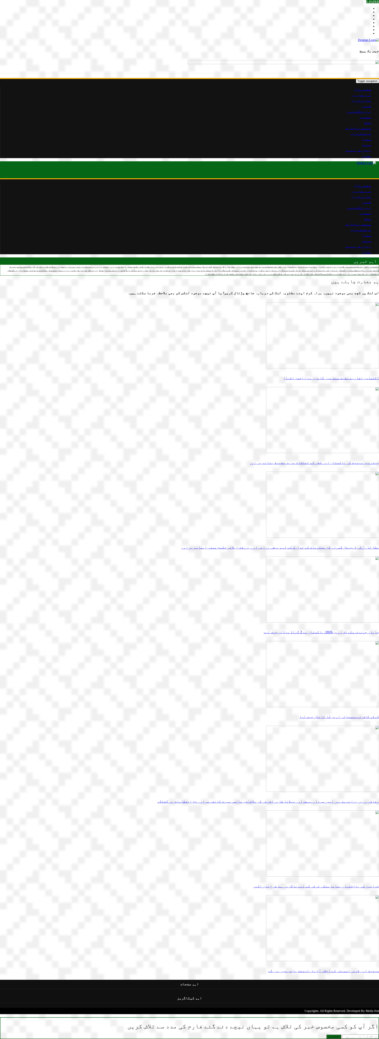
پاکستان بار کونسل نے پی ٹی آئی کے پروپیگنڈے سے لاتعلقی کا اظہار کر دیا (337, 273)
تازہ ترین (361, 100)
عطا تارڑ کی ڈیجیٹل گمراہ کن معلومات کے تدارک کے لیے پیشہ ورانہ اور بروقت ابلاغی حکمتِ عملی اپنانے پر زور (172, 266)
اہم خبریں (361, 94)
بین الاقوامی (358, 111)
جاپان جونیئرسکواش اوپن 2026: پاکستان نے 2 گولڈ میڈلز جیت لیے (321, 632)
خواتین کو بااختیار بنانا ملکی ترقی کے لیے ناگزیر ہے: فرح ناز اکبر (298, 270)
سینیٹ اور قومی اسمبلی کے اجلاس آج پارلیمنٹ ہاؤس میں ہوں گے (222, 270)
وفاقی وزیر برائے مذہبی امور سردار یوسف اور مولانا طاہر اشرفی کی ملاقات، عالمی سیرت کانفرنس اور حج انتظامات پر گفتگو (268, 801)
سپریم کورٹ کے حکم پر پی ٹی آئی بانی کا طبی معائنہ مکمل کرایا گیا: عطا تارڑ (249, 273)
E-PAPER (372, 1)
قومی (366, 105)
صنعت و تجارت (358, 128)
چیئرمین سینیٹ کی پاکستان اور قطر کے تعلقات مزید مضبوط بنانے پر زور (276, 266)
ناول (366, 155)
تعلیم (365, 117)
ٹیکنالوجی (360, 133)
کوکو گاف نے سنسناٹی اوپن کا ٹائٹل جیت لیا (339, 717)
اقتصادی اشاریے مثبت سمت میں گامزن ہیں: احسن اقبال (348, 266)
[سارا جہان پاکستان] (368, 40)
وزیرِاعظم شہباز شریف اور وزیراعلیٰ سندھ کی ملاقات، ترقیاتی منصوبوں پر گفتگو (53, 270)
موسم (366, 144)
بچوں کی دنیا (358, 150)
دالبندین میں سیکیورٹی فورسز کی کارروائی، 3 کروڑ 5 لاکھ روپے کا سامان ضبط (143, 270)
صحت (367, 122)
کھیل (366, 139)
